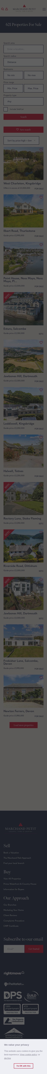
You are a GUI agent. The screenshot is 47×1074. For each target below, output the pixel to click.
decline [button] (7, 1058)
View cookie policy (28, 1055)
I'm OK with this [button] (24, 1066)
